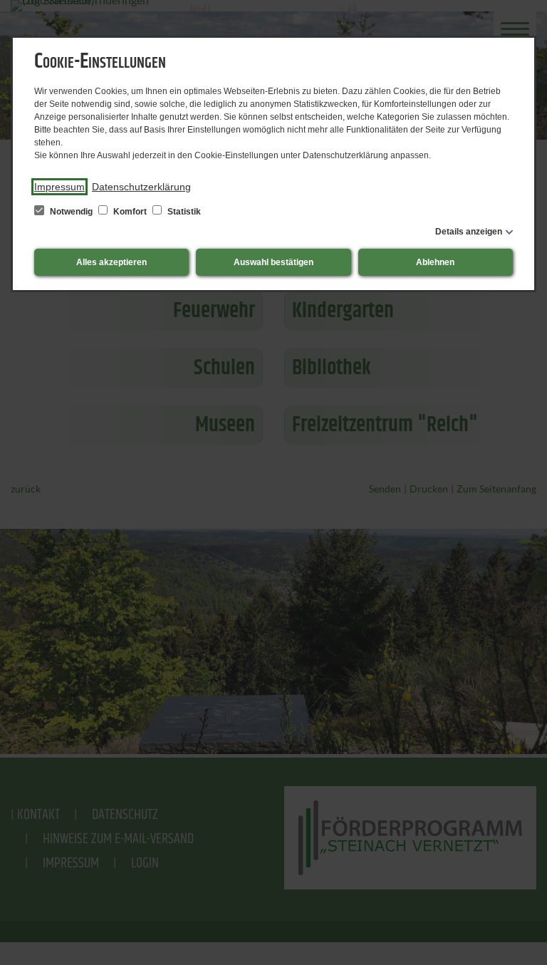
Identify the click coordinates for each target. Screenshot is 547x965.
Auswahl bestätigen (273, 262)
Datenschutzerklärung (141, 186)
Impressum (59, 186)
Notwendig (71, 212)
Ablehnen (435, 262)
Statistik (183, 212)
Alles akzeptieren (111, 262)
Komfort (130, 212)
